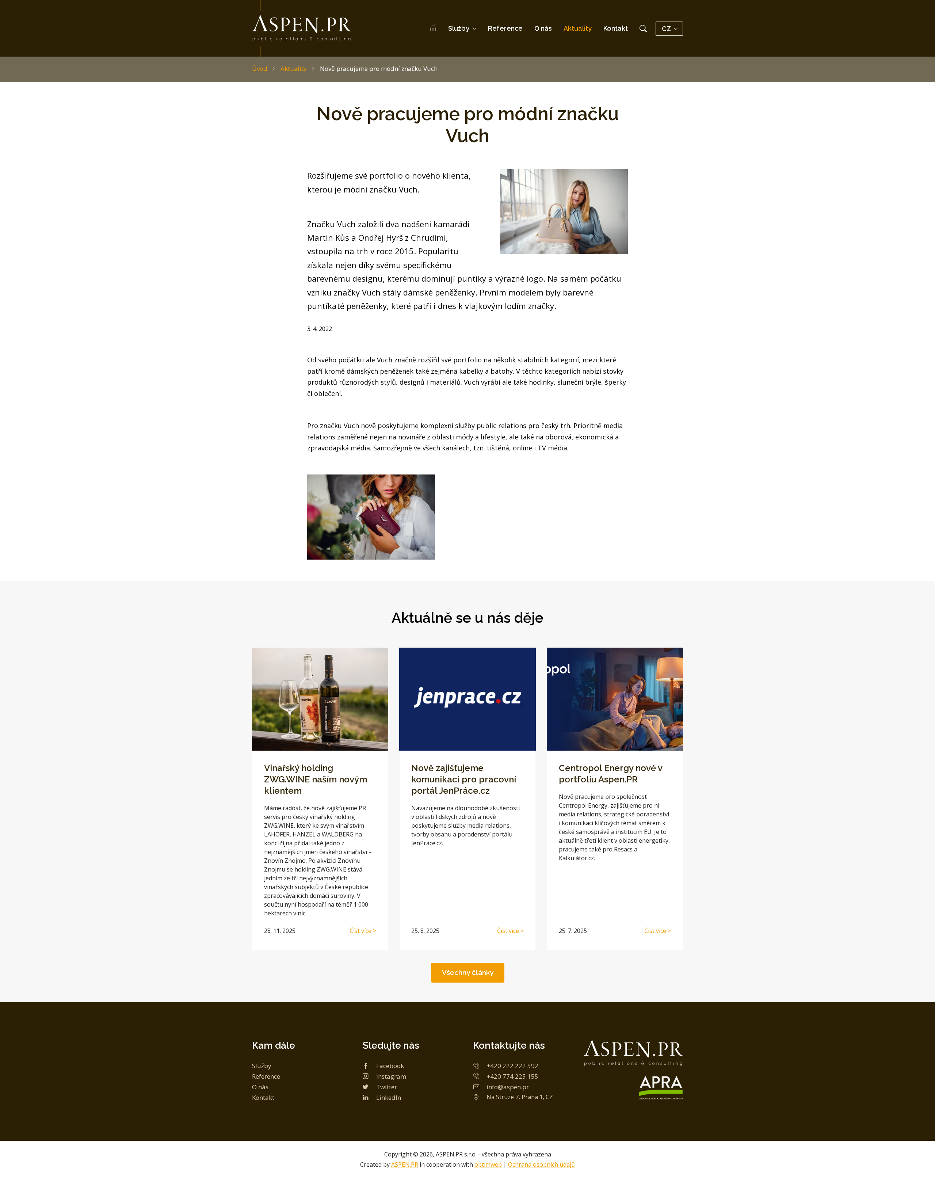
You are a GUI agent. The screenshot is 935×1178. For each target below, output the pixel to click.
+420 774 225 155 (512, 1076)
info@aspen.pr (507, 1087)
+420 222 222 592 (512, 1065)
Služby (458, 28)
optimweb (488, 1164)
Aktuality (578, 28)
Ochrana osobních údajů (541, 1164)
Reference (505, 28)
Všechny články (467, 972)
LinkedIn (388, 1097)
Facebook (390, 1065)
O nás (543, 28)
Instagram (391, 1076)
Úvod (259, 68)
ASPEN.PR (404, 1164)
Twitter (386, 1087)
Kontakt (615, 28)
